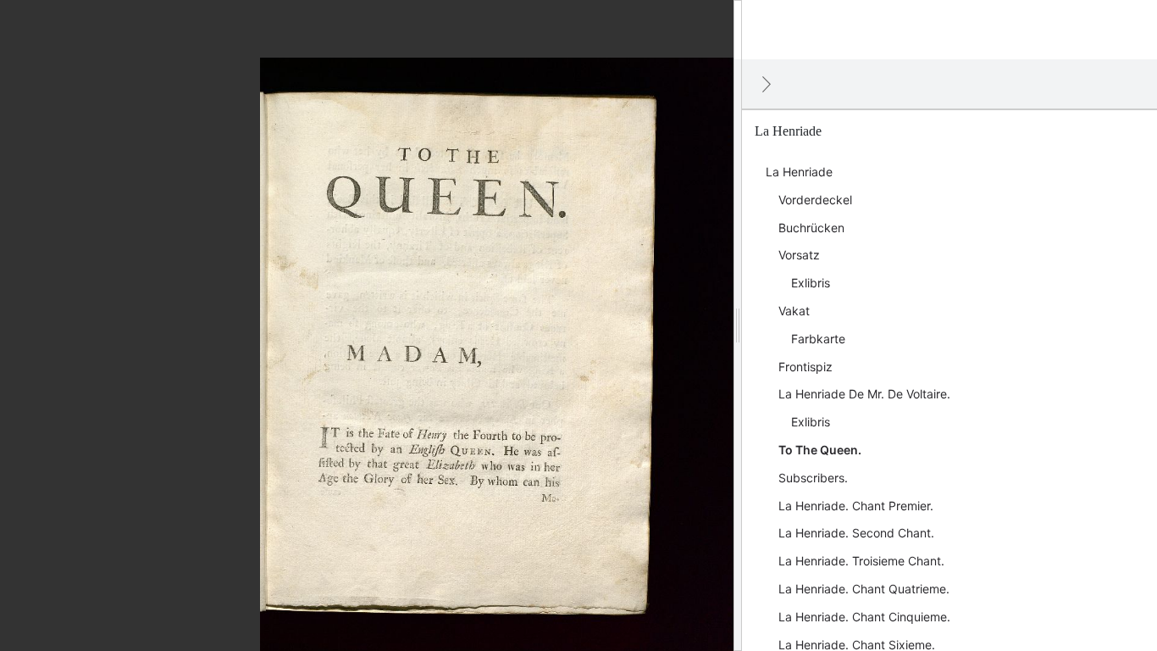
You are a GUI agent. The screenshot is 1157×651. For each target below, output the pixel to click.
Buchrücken (811, 227)
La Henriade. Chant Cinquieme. (864, 616)
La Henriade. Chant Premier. (855, 505)
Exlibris (810, 282)
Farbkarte (818, 338)
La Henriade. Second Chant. (856, 533)
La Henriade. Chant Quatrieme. (863, 588)
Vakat (794, 310)
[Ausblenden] (766, 84)
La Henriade (799, 171)
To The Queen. (819, 449)
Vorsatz (799, 255)
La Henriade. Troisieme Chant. (861, 561)
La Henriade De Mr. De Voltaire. (864, 394)
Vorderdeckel (815, 199)
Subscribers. (813, 477)
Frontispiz (805, 366)
